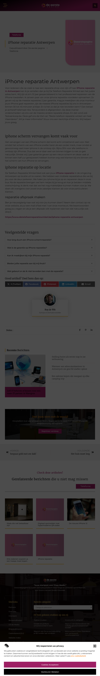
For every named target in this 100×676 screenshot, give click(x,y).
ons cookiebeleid (78, 656)
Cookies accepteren (50, 665)
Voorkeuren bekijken (50, 672)
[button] (94, 646)
